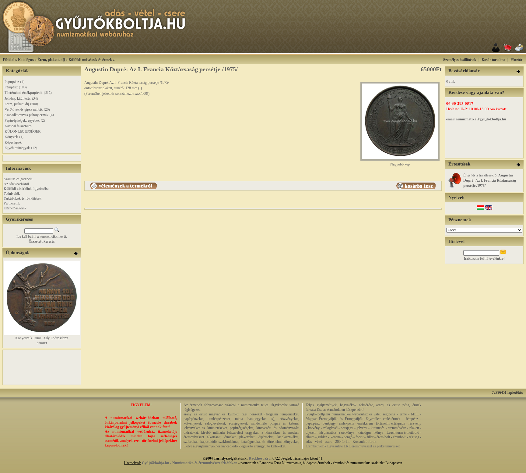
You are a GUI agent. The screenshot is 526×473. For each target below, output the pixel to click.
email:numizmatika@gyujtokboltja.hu (476, 119)
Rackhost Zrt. (260, 458)
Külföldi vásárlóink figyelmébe (26, 188)
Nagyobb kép (400, 164)
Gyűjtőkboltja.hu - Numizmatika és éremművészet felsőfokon (189, 463)
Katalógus (26, 59)
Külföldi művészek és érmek (90, 59)
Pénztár (516, 59)
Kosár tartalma (493, 59)
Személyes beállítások (459, 59)
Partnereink (12, 203)
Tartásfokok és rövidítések (22, 198)
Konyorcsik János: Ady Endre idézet (41, 337)
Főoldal (8, 59)
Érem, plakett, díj (51, 59)
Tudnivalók (12, 193)
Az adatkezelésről (16, 183)
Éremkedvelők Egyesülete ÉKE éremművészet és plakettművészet (353, 446)
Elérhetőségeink (15, 207)
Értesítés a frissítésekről (489, 180)
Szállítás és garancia (18, 178)
